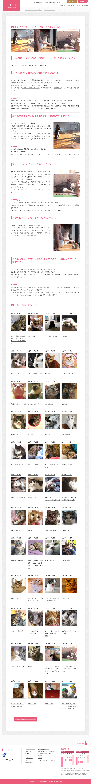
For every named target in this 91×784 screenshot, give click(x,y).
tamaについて (63, 5)
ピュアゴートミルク (37, 82)
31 (63, 766)
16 (61, 762)
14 (71, 759)
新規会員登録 (29, 762)
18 (65, 762)
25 (65, 763)
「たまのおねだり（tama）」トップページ (33, 9)
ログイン (28, 760)
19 (67, 762)
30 (61, 766)
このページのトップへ (83, 743)
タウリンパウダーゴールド (30, 88)
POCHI (47, 760)
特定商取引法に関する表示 (44, 753)
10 (63, 759)
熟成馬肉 (57, 88)
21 (71, 762)
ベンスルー (51, 85)
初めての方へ (71, 5)
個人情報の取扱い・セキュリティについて (48, 751)
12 (67, 759)
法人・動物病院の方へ (43, 749)
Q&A (27, 755)
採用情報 (40, 758)
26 (67, 763)
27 (69, 763)
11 (65, 759)
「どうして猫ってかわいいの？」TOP (25, 719)
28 (71, 763)
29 (73, 763)
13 (69, 759)
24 (63, 763)
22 (73, 762)
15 (73, 759)
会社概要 (40, 755)
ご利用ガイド (78, 5)
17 (63, 762)
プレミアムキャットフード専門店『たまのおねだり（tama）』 (11, 5)
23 (61, 763)
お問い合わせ (85, 5)
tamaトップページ (30, 749)
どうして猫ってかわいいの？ (49, 9)
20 (69, 762)
